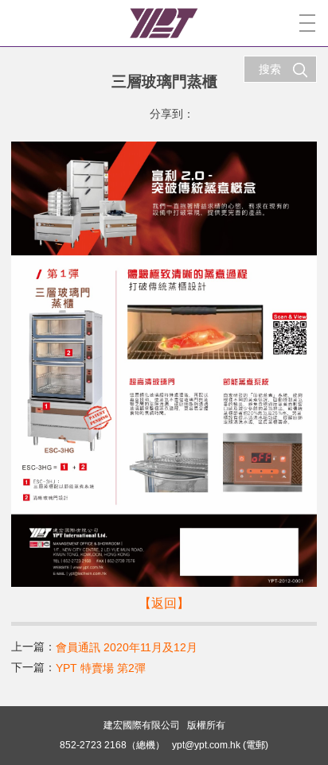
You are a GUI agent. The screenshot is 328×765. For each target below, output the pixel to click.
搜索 (270, 69)
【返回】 (164, 603)
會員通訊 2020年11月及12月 (126, 647)
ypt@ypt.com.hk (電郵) (220, 745)
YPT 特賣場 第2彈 (101, 668)
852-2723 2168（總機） (112, 745)
